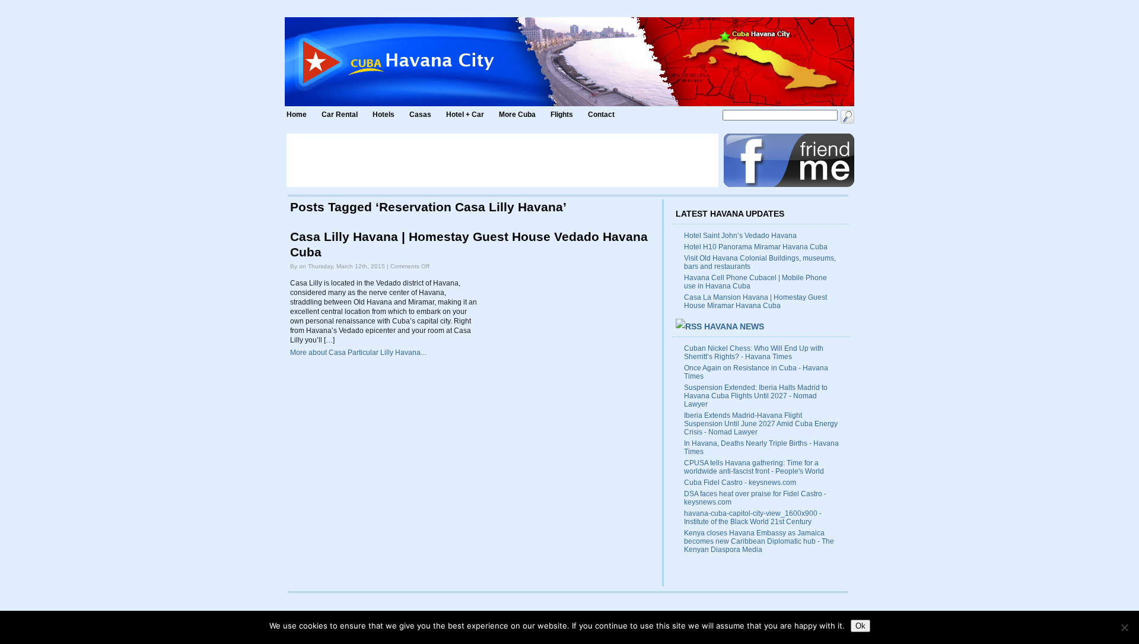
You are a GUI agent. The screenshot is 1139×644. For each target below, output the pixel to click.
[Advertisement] (502, 160)
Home (297, 114)
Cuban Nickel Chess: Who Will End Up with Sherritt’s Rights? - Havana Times (753, 352)
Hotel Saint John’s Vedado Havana (740, 235)
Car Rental (340, 114)
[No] (1124, 627)
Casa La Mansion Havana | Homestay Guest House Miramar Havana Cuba (755, 301)
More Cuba (517, 114)
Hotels (383, 114)
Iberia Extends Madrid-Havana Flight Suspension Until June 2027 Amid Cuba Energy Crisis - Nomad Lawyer (761, 423)
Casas (420, 114)
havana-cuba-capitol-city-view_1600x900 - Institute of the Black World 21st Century (753, 517)
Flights (562, 114)
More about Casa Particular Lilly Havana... (358, 352)
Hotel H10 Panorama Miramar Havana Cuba (756, 247)
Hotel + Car (465, 114)
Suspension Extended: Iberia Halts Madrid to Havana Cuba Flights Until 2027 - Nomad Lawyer (756, 395)
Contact (601, 114)
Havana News (734, 326)
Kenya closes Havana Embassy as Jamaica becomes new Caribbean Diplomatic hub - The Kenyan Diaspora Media (759, 541)
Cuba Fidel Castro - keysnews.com (740, 482)
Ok (860, 625)
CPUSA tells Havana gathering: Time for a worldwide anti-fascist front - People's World (754, 467)
